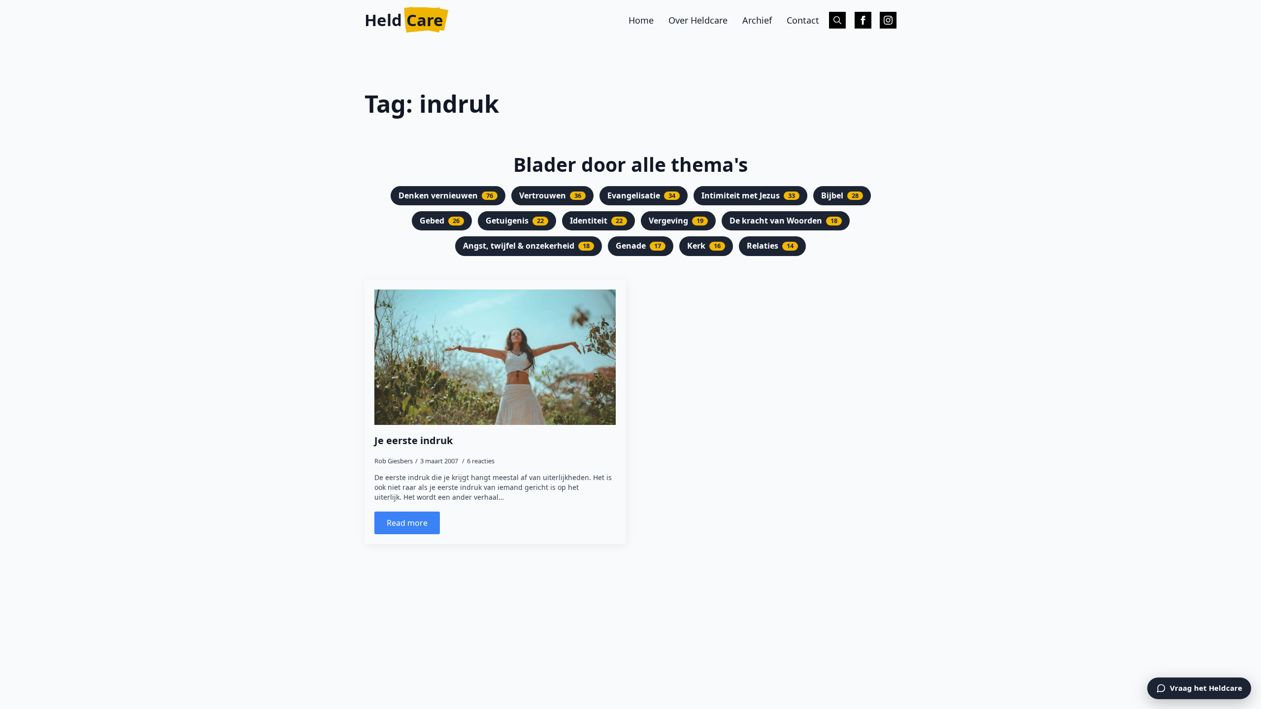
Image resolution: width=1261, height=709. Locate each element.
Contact (803, 20)
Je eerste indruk (413, 441)
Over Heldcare (698, 20)
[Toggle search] (837, 20)
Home (641, 20)
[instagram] (888, 20)
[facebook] (863, 20)
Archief (757, 20)
